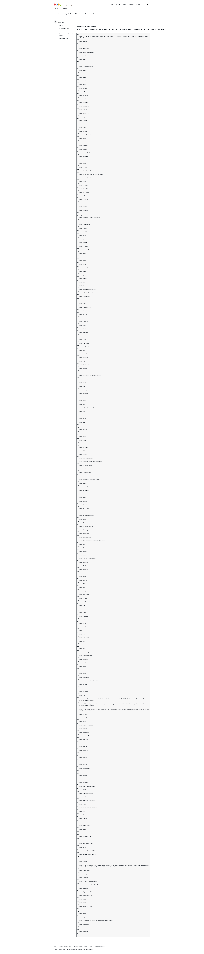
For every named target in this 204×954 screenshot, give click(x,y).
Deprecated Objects (64, 38)
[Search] (148, 5)
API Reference (78, 14)
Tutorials (87, 14)
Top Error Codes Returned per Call (66, 34)
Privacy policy (86, 949)
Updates (131, 4)
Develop (118, 4)
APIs (91, 946)
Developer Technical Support (80, 946)
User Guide (57, 14)
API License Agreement (100, 946)
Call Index (61, 22)
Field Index (62, 25)
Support (138, 4)
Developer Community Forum (65, 946)
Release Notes (97, 14)
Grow (124, 4)
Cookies (91, 949)
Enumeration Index (64, 28)
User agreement (78, 949)
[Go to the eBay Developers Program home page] (64, 5)
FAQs (55, 946)
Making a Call (67, 14)
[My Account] (144, 5)
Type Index (62, 31)
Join (112, 4)
